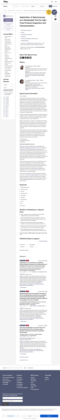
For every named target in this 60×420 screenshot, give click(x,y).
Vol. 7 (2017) (5, 108)
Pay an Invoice (6, 379)
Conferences (7, 74)
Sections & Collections (7, 56)
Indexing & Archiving (9, 61)
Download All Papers (43, 241)
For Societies (19, 386)
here (21, 234)
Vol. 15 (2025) (6, 98)
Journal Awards (8, 70)
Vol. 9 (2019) (5, 106)
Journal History (8, 68)
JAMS (32, 387)
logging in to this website (31, 147)
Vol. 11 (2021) (6, 103)
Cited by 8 (22, 339)
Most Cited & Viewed (9, 65)
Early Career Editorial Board (8, 47)
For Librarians (20, 382)
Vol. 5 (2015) (5, 111)
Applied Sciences (11, 10)
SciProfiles (33, 384)
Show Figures (23, 287)
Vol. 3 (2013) (5, 114)
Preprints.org (33, 380)
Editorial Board (8, 41)
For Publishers (20, 384)
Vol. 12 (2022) (6, 102)
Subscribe (5, 404)
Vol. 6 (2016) (5, 110)
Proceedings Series (35, 389)
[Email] (21, 58)
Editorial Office (8, 76)
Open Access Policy (7, 380)
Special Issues (19, 10)
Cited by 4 (22, 308)
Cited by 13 (22, 274)
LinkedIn (46, 377)
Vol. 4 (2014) (5, 112)
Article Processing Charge (8, 59)
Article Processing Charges (8, 377)
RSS (25, 367)
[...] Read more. (40, 281)
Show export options (25, 250)
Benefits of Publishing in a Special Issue (29, 38)
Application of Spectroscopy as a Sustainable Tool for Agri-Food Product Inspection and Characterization (32, 284)
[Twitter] (23, 58)
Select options (6, 398)
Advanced (55, 6)
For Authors (19, 377)
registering (22, 147)
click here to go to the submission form (28, 149)
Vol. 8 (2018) (5, 107)
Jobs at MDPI (5, 384)
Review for (8, 24)
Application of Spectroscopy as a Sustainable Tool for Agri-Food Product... (38, 10)
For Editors (19, 380)
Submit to (8, 20)
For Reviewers (20, 379)
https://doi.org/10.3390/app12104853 (39, 271)
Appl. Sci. (5, 367)
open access (24, 176)
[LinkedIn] (26, 58)
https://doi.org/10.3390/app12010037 (37, 306)
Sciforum (33, 377)
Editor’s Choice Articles (8, 63)
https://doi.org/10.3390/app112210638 (27, 338)
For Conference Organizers (22, 387)
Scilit (32, 382)
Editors (22, 32)
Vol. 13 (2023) (6, 101)
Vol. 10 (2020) (6, 104)
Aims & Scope (7, 39)
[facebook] (28, 58)
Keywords (23, 36)
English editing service (29, 179)
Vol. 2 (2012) (5, 115)
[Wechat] (30, 58)
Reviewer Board (8, 42)
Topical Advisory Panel (8, 44)
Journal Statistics (8, 67)
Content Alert (30, 367)
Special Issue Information (26, 34)
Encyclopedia (33, 386)
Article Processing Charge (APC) (33, 175)
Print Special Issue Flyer (26, 30)
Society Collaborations (8, 72)
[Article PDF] (46, 261)
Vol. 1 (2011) (5, 116)
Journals (5, 10)
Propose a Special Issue (8, 29)
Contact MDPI (5, 382)
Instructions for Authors (8, 50)
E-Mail (35, 66)
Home (8, 37)
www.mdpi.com (40, 146)
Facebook (47, 379)
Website (38, 66)
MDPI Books (33, 379)
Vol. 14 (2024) (6, 99)
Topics (6, 54)
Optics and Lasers (39, 44)
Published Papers (25, 40)
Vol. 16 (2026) (6, 97)
